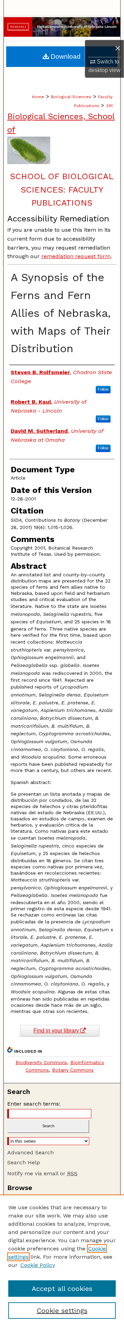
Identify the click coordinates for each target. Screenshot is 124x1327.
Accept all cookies (62, 1288)
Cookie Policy (37, 1265)
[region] (62, 1261)
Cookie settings (62, 1310)
